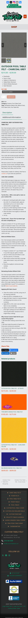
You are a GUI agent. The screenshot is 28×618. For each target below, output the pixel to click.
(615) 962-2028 (10, 542)
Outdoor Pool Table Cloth (14, 105)
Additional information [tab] (12, 119)
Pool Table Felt (15, 109)
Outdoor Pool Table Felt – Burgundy (5, 484)
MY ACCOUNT (16, 575)
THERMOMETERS (15, 528)
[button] (25, 17)
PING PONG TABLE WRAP (15, 525)
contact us (4, 175)
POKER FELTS (15, 497)
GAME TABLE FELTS (15, 494)
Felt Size (4, 91)
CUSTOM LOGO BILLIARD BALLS (15, 513)
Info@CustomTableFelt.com (11, 545)
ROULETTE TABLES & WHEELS (15, 519)
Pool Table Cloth (5, 109)
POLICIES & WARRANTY (15, 577)
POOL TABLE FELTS (15, 501)
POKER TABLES (15, 504)
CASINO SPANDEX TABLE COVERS (15, 522)
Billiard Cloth (21, 107)
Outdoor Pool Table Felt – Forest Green (19, 483)
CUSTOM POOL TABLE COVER (15, 510)
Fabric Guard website (11, 288)
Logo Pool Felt (18, 608)
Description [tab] (7, 114)
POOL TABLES (15, 507)
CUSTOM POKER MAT (15, 516)
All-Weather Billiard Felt (11, 107)
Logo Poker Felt (7, 608)
